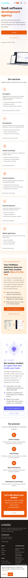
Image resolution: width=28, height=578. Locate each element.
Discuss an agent (14, 413)
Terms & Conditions (6, 563)
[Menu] (25, 3)
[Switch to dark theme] (21, 2)
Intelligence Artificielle (20, 564)
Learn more (5, 570)
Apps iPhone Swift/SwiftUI (18, 554)
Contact (3, 554)
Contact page (4, 541)
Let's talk (14, 32)
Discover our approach (13, 309)
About (2, 552)
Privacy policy (4, 561)
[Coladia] (5, 3)
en (17, 3)
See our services (14, 37)
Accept (10, 574)
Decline (4, 574)
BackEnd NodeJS (19, 552)
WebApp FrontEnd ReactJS (19, 549)
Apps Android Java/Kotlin (18, 561)
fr (14, 3)
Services (3, 550)
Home (2, 548)
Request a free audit (14, 314)
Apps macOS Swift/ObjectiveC (19, 558)
